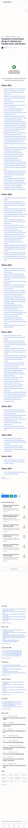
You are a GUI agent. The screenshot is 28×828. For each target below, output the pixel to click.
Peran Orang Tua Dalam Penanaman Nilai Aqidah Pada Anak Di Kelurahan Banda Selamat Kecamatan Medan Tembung (15, 227)
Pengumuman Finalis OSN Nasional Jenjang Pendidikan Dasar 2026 (13, 630)
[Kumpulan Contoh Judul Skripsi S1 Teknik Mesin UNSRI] (24, 546)
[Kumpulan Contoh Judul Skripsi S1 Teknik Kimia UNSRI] (24, 556)
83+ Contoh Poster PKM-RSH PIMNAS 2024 (12, 652)
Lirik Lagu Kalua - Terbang (9, 705)
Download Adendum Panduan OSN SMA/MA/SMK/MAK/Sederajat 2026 (11, 640)
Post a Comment (14, 569)
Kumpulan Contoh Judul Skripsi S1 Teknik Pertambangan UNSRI (11, 515)
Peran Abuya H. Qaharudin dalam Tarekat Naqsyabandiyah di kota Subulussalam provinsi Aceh (15, 428)
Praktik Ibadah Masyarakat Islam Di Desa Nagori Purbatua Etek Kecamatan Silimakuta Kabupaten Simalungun (14, 373)
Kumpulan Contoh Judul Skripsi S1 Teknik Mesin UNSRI (11, 545)
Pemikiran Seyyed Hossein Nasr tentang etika (14, 290)
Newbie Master (7, 2)
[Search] (26, 2)
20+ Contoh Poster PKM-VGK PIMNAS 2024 (12, 650)
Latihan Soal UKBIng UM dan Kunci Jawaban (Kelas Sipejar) (14, 725)
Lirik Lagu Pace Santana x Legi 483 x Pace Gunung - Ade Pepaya (13, 759)
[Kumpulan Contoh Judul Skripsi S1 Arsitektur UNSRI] (24, 536)
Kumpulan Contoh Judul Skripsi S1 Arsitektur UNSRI (11, 535)
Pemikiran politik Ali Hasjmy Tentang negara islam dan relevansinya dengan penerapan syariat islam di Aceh (14, 286)
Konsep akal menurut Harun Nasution (13, 335)
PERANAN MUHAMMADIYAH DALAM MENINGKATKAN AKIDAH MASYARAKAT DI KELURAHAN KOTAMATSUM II (14, 306)
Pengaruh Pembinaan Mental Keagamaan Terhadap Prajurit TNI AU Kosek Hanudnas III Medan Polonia (14, 221)
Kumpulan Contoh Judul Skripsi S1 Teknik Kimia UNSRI (11, 555)
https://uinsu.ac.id (5, 478)
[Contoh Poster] (12, 735)
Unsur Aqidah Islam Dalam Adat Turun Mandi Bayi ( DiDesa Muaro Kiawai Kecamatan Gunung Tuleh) (15, 258)
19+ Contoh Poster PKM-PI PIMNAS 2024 (12, 655)
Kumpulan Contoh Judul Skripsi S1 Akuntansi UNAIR (14, 718)
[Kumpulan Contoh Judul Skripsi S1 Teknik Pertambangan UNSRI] (24, 516)
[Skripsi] (16, 716)
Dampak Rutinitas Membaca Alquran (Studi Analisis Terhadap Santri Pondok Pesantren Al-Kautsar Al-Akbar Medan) (15, 411)
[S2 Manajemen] (11, 763)
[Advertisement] (14, 19)
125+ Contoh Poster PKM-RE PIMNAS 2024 (12, 653)
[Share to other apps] (19, 496)
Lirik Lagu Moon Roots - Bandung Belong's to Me (14, 731)
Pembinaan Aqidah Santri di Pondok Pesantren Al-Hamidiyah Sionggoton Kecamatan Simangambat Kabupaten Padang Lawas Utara (15, 134)
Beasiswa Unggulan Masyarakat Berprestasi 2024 (14, 672)
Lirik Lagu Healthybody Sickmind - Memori (12, 704)
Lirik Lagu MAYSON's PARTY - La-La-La (11, 703)
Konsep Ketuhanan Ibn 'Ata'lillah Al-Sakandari (15, 210)
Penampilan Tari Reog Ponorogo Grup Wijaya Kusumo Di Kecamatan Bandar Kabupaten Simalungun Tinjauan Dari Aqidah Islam (14, 294)
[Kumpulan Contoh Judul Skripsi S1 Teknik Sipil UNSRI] (24, 507)
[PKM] (16, 735)
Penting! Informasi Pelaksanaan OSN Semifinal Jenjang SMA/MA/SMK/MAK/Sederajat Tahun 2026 (14, 635)
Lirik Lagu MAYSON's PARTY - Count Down (12, 701)
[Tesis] (22, 745)
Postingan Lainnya (5, 622)
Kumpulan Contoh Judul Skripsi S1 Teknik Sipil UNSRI (11, 506)
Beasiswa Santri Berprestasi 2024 (10, 671)
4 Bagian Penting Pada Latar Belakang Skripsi (13, 692)
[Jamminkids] (10, 729)
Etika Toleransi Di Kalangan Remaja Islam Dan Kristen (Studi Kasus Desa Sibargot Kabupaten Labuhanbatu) (14, 97)
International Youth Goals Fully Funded (12, 665)
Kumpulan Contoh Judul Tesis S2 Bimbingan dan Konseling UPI (14, 748)
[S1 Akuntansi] (11, 716)
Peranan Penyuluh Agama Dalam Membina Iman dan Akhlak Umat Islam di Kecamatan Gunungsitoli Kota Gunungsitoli (14, 364)
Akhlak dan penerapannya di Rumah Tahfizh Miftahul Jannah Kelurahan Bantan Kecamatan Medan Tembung (15, 270)
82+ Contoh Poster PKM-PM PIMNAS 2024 (12, 654)
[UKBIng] (10, 722)
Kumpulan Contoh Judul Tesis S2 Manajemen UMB (14, 766)
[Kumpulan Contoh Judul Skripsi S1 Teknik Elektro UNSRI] (24, 526)
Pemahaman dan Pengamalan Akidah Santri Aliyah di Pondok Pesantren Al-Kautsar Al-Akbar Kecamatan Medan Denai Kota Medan (15, 118)
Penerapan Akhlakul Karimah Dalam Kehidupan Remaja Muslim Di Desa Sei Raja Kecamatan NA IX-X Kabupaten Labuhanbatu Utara (15, 149)
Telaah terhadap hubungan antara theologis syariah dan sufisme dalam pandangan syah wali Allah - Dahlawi (14, 461)
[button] (24, 2)
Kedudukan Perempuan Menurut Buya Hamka (15, 209)
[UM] (13, 722)
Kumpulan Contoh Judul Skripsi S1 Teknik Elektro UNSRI (11, 525)
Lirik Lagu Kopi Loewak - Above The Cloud (12, 706)
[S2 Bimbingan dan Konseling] (15, 745)
